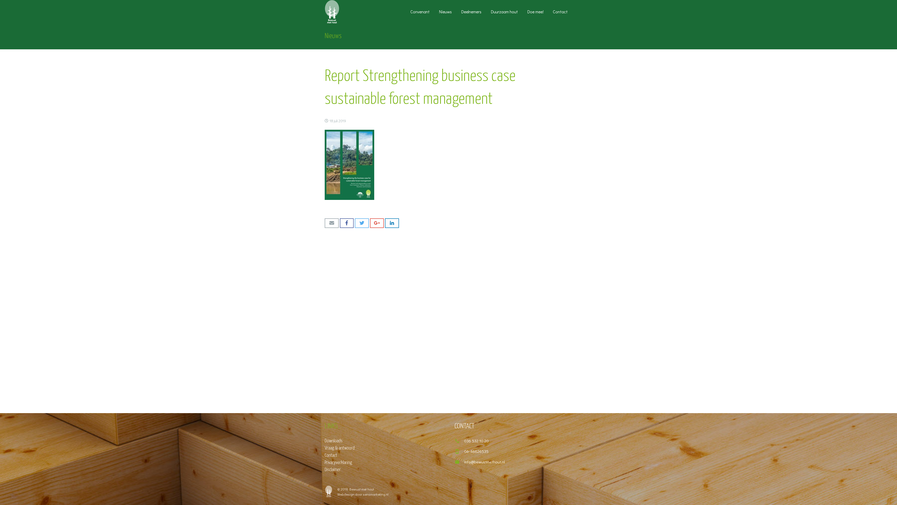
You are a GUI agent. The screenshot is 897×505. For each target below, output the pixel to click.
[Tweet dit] (362, 223)
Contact (331, 455)
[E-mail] (332, 223)
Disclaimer (333, 469)
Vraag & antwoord (340, 448)
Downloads (333, 441)
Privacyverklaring (338, 462)
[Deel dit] (347, 223)
